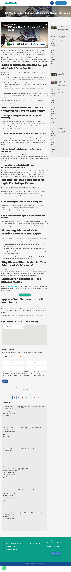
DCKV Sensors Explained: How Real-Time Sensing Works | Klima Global (63, 28)
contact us (55, 553)
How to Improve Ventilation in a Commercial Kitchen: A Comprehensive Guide (63, 83)
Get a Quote (59, 3)
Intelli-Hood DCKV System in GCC (26, 448)
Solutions (59, 542)
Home (46, 542)
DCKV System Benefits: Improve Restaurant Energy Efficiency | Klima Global (63, 37)
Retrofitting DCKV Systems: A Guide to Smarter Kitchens (31, 512)
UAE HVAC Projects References (26, 389)
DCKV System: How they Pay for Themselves (28, 489)
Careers (59, 546)
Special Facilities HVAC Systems (28, 387)
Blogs (53, 546)
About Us (53, 541)
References (48, 546)
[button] (11, 397)
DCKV (20, 387)
